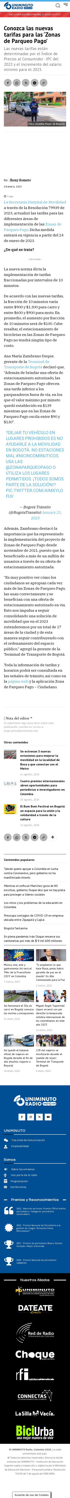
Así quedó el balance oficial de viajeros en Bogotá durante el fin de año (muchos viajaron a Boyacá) (18, 1057)
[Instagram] (30, 1117)
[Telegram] (34, 83)
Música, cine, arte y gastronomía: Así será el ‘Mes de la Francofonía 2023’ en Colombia (18, 970)
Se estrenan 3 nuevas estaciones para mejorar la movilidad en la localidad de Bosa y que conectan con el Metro (40, 760)
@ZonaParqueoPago (29, 467)
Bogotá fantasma (15, 928)
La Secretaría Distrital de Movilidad (35, 202)
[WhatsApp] (17, 83)
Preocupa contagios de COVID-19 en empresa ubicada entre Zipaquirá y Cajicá (33, 917)
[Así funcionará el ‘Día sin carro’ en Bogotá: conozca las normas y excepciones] (19, 996)
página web (18, 681)
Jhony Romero (20, 180)
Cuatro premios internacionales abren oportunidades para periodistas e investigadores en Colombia (42, 787)
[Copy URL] (43, 83)
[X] (26, 83)
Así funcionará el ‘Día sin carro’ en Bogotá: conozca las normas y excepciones (19, 1009)
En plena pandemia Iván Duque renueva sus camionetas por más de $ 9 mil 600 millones (33, 939)
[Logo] (18, 6)
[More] (53, 837)
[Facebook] (8, 83)
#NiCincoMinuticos (37, 455)
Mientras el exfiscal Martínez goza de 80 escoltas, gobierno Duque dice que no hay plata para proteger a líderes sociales (34, 890)
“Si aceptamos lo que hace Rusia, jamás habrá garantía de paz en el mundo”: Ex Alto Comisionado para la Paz (50, 972)
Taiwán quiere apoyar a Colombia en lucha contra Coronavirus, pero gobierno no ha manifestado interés (31, 873)
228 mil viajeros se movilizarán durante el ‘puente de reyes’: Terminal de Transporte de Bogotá (50, 1057)
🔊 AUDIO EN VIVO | (51, 14)
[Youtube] (48, 1117)
